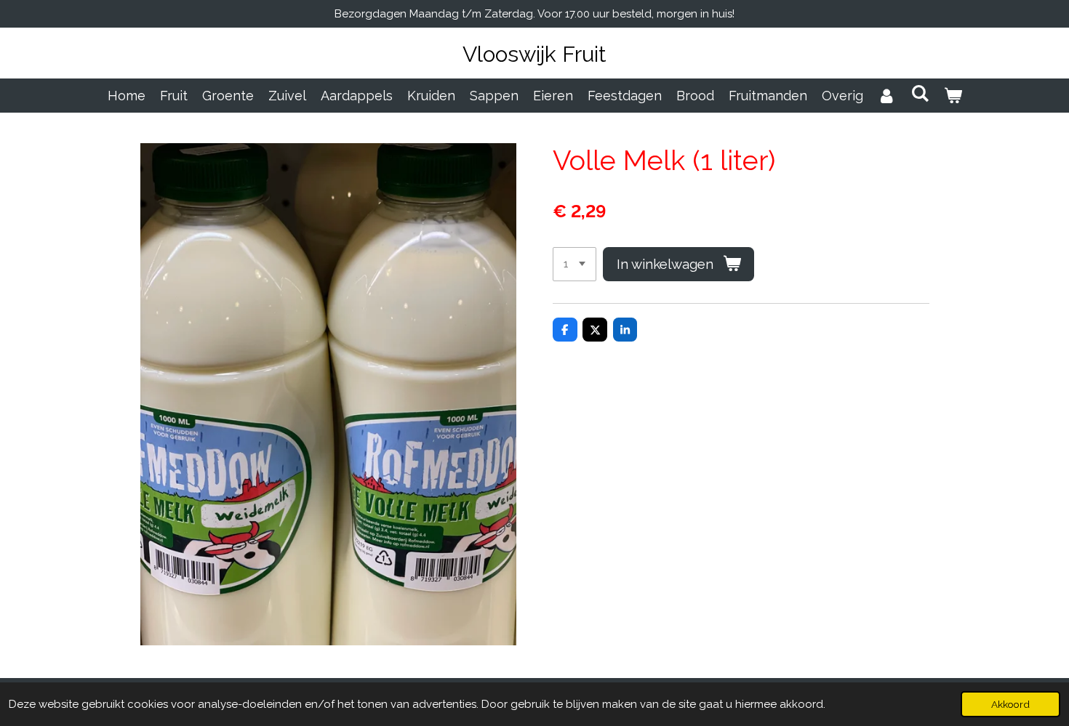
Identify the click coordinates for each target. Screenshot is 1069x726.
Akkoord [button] (1010, 704)
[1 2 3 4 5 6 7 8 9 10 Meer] (574, 264)
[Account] (886, 95)
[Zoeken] (919, 93)
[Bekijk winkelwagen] (952, 95)
